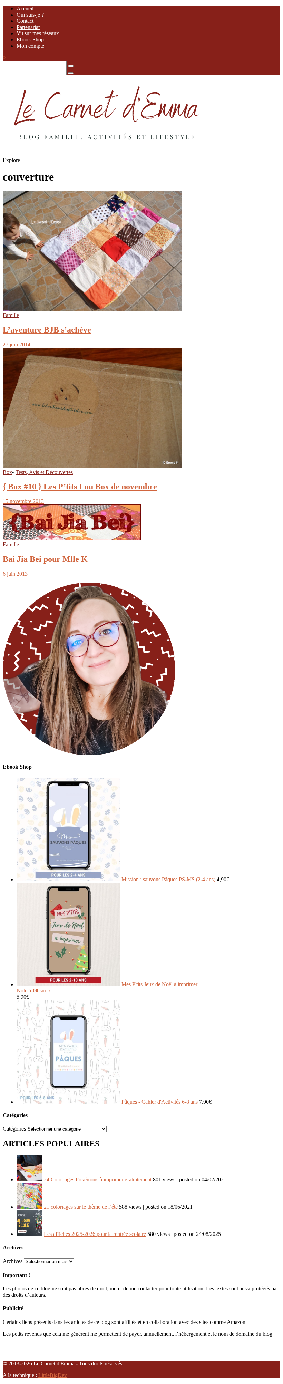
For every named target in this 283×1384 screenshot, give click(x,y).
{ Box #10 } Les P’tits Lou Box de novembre (80, 486)
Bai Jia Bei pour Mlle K (45, 559)
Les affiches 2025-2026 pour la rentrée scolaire (95, 1234)
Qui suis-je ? (30, 15)
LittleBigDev (52, 1375)
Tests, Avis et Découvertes (44, 472)
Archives (12, 1261)
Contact (25, 21)
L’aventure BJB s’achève (47, 329)
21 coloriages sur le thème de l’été (81, 1207)
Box (7, 472)
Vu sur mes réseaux (38, 33)
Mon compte (30, 46)
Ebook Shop (30, 39)
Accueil (25, 8)
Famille (11, 315)
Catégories (14, 1129)
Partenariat (28, 27)
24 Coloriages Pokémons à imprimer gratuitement (98, 1179)
